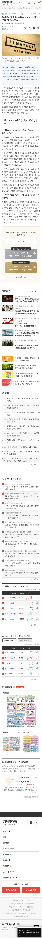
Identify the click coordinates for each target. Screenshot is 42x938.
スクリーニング (8, 848)
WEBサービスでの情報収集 (25, 903)
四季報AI (6, 866)
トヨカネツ (13, 614)
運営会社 (15, 900)
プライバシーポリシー (17, 907)
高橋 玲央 (5, 29)
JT (10, 663)
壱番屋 (11, 603)
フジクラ (12, 658)
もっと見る (34, 292)
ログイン (21, 241)
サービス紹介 (25, 900)
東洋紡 (11, 619)
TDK (10, 674)
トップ (4, 8)
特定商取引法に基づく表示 (21, 910)
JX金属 (11, 653)
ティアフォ (13, 598)
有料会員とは (21, 277)
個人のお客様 (11, 890)
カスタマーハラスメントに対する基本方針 (21, 913)
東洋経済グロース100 (25, 8)
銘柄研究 (6, 843)
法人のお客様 (31, 890)
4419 (12, 94)
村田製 (11, 668)
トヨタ (11, 608)
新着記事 (12, 8)
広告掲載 (10, 903)
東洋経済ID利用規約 (21, 916)
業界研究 (6, 854)
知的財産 (29, 907)
